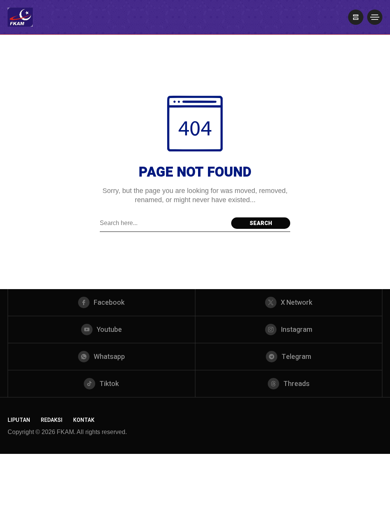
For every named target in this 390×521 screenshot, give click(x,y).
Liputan (19, 420)
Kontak (83, 420)
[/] (355, 17)
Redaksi (51, 420)
